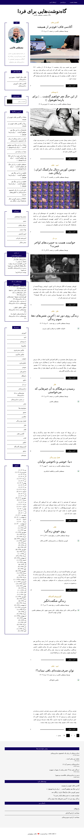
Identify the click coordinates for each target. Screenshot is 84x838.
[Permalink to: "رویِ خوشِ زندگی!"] (54, 553)
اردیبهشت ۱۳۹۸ (20, 558)
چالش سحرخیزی (19, 350)
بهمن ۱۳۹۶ (21, 586)
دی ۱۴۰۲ (22, 493)
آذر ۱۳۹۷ (22, 564)
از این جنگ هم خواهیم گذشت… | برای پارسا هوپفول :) (17, 132)
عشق (24, 412)
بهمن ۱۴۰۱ (21, 508)
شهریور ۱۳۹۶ (21, 596)
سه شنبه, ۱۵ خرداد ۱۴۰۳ (47, 675)
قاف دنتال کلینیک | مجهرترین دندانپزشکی (17, 78)
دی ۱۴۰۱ (22, 511)
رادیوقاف (76, 809)
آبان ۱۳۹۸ (22, 547)
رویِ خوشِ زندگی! (55, 531)
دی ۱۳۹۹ (22, 526)
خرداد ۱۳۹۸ (21, 556)
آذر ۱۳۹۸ (22, 545)
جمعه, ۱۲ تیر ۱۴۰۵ (47, 31)
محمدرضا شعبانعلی (20, 217)
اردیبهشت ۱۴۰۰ (20, 523)
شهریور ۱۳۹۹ (21, 532)
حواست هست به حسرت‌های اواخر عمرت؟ (66, 795)
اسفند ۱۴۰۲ (21, 491)
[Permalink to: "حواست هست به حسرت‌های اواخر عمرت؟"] (54, 268)
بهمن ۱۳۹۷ (21, 562)
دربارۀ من (63, 2)
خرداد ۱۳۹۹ (21, 536)
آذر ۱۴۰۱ (22, 513)
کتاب (24, 438)
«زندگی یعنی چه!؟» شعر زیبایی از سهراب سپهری (64, 770)
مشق (24, 451)
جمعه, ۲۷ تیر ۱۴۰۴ (47, 396)
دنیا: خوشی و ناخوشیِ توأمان (55, 461)
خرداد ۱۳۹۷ (21, 577)
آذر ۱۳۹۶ (22, 590)
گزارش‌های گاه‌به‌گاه (54, 596)
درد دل (55, 238)
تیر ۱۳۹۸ (22, 554)
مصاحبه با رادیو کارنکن (72, 813)
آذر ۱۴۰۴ (22, 476)
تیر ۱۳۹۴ (22, 626)
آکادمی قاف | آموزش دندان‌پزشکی (19, 85)
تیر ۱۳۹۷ (22, 575)
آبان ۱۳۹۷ (22, 566)
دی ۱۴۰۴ (22, 474)
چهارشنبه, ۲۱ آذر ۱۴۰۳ (47, 535)
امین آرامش (22, 234)
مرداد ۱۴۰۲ (21, 500)
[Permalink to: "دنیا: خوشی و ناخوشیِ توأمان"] (54, 484)
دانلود (24, 380)
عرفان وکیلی (22, 225)
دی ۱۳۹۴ (22, 620)
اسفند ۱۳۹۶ (21, 584)
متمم (24, 221)
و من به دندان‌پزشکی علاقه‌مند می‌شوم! (67, 775)
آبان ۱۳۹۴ (22, 622)
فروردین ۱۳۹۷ (20, 581)
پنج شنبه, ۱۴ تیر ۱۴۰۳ (47, 605)
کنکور (24, 442)
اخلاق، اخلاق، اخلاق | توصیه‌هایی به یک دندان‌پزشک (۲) (17, 310)
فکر (57, 311)
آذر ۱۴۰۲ (22, 496)
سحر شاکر (23, 242)
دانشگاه (24, 376)
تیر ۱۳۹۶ (22, 601)
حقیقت (24, 359)
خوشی (24, 367)
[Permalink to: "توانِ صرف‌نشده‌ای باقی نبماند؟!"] (54, 692)
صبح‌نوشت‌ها (22, 408)
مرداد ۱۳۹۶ (21, 599)
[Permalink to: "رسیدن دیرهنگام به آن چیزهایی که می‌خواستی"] (54, 414)
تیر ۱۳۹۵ (22, 611)
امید (57, 165)
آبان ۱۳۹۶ (21, 592)
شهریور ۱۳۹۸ (21, 549)
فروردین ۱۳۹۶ (20, 607)
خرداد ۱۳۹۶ (21, 603)
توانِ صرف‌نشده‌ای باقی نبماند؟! (55, 670)
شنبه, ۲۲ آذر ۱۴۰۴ (47, 250)
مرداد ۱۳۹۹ (21, 534)
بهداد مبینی (23, 229)
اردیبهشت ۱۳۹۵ (20, 616)
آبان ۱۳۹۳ (22, 631)
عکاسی (24, 416)
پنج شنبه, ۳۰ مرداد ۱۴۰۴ (47, 323)
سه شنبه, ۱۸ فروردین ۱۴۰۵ (47, 104)
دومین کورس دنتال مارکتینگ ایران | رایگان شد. (65, 792)
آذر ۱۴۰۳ (22, 485)
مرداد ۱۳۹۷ (21, 573)
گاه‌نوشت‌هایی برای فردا (42, 11)
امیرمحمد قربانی (21, 238)
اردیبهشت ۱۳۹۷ (20, 579)
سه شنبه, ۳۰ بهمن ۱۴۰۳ (47, 466)
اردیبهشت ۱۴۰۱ (20, 517)
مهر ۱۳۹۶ (21, 594)
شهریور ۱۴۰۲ (21, 498)
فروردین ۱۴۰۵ (20, 472)
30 (64, 735)
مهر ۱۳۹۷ (22, 569)
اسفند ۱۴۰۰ (21, 519)
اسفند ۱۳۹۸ (21, 541)
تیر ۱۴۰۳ (22, 487)
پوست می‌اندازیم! (20, 272)
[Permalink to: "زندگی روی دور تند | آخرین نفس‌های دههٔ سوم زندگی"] (54, 341)
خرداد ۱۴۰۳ (21, 489)
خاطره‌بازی (22, 363)
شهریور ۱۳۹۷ (21, 571)
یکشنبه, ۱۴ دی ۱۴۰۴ (47, 177)
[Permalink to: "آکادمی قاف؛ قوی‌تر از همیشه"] (54, 49)
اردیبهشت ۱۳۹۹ (20, 539)
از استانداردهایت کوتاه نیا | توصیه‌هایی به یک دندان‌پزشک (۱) (17, 316)
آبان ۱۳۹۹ (22, 528)
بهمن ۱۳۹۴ (21, 618)
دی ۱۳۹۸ (22, 543)
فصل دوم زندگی (55, 457)
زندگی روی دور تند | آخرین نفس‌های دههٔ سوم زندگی (63, 799)
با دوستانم (54, 92)
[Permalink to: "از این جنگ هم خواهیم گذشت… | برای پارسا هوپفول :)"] (54, 122)
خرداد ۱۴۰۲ (21, 504)
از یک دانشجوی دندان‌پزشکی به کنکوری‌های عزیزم (17, 192)
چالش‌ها (23, 346)
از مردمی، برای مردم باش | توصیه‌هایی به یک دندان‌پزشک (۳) (17, 303)
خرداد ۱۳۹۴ (21, 629)
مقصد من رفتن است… (72, 759)
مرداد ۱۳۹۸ (21, 551)
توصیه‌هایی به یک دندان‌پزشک (19, 394)
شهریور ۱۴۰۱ (21, 515)
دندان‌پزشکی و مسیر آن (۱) (71, 764)
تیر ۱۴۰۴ (22, 481)
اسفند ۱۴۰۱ (21, 506)
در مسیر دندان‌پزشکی (17, 399)
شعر (24, 404)
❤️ (38, 834)
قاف (52, 165)
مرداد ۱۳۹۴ (21, 624)
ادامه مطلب (71, 85)
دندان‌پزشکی (22, 389)
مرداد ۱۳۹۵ (21, 609)
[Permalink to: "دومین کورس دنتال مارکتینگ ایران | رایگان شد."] (54, 195)
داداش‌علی (23, 371)
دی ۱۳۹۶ (22, 588)
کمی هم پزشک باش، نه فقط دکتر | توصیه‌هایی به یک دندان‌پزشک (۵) (17, 292)
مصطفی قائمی (59, 31)
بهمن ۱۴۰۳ (21, 483)
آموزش (24, 333)
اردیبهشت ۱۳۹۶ (20, 605)
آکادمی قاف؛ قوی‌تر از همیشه (54, 26)
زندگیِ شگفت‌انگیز (55, 600)
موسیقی (23, 455)
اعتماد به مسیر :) (21, 261)
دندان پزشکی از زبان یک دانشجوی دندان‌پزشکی (65, 753)
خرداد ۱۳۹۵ (21, 614)
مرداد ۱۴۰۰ (21, 521)
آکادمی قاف (55, 22)
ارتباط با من (52, 2)
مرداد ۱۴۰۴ (21, 478)
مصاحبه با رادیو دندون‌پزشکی (70, 817)
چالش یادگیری (20, 354)
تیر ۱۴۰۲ (22, 502)
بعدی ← (58, 735)
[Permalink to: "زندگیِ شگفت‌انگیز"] (54, 623)
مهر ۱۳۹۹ (22, 530)
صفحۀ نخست (73, 2)
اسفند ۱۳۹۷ (21, 560)
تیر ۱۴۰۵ (22, 470)
